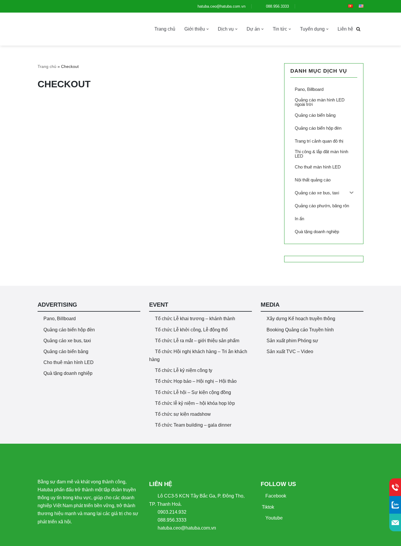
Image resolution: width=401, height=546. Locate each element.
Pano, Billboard (59, 318)
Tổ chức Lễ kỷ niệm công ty (183, 370)
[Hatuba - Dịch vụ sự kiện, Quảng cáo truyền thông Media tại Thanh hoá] (60, 29)
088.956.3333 (277, 6)
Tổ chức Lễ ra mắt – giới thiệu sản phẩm (197, 340)
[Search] (358, 29)
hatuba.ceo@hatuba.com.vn (220, 6)
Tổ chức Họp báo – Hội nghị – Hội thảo (196, 381)
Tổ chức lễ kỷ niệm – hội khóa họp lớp (195, 403)
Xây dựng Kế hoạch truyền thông (301, 318)
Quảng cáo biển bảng (65, 351)
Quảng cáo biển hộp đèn (69, 329)
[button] (207, 29)
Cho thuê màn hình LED (68, 362)
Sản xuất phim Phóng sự (292, 340)
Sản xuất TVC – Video (290, 351)
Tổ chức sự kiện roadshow (183, 414)
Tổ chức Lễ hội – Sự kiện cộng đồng (193, 392)
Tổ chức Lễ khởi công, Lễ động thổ (191, 329)
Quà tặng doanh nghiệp (67, 373)
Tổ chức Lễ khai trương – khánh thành (195, 318)
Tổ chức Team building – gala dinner (193, 425)
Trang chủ (164, 28)
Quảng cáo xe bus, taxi (67, 340)
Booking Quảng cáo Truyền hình (300, 329)
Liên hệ (345, 28)
